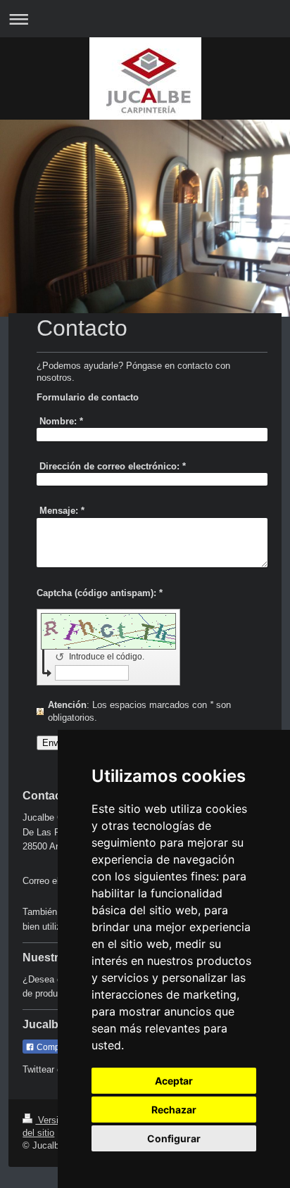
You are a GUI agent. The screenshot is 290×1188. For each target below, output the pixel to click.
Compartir (54, 1047)
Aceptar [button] (174, 1081)
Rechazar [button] (173, 1110)
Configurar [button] (174, 1138)
